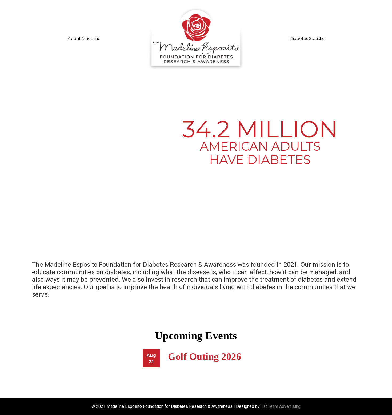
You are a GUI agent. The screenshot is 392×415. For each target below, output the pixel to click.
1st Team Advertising (281, 406)
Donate (345, 11)
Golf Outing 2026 (204, 356)
